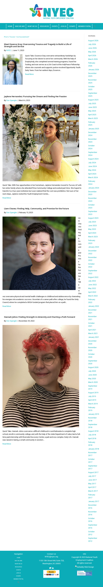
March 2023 (93, 237)
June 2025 (92, 107)
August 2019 (93, 393)
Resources (18, 567)
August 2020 (93, 367)
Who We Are (18, 560)
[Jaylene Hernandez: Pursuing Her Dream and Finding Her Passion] (41, 143)
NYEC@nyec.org (51, 557)
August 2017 (93, 472)
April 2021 (92, 330)
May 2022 (92, 288)
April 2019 (92, 400)
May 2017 (92, 484)
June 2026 (92, 48)
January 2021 (93, 337)
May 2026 (92, 52)
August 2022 (93, 277)
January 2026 (93, 69)
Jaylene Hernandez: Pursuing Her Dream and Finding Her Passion (35, 96)
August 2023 (93, 218)
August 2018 (93, 431)
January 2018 (93, 449)
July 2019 (92, 396)
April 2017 (92, 487)
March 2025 (93, 118)
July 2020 (92, 371)
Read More (29, 74)
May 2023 (92, 229)
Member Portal (18, 579)
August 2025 (93, 100)
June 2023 (92, 225)
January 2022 (93, 306)
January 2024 (93, 188)
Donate (18, 576)
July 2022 (92, 281)
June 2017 (92, 480)
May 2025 (92, 111)
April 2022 (92, 292)
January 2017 (93, 501)
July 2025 (92, 103)
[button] (94, 26)
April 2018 (92, 438)
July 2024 (92, 163)
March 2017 (93, 491)
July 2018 (92, 435)
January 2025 (93, 129)
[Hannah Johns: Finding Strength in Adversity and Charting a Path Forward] (41, 376)
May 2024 (92, 170)
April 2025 (92, 115)
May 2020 (92, 378)
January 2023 (93, 247)
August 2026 (93, 40)
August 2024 (93, 159)
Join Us (18, 573)
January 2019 (93, 414)
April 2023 (92, 233)
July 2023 (92, 222)
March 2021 (93, 333)
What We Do (18, 563)
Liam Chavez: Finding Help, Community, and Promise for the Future (36, 208)
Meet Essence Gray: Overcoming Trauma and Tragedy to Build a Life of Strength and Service (37, 45)
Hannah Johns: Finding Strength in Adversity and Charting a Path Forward (39, 317)
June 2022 (92, 285)
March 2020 (93, 382)
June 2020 (92, 375)
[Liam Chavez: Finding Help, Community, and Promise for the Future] (39, 253)
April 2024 (92, 174)
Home (18, 557)
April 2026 (92, 55)
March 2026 (93, 59)
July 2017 (92, 476)
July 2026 (92, 44)
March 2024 (93, 177)
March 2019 (93, 404)
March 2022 (93, 296)
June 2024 (92, 166)
